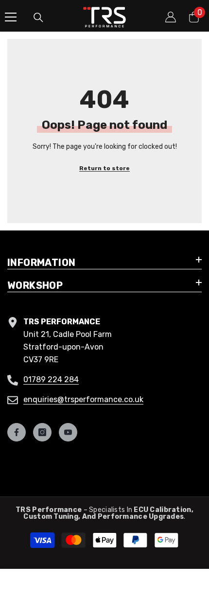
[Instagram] (42, 432)
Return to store (104, 168)
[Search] (38, 17)
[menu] (11, 17)
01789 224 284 (51, 379)
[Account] (170, 17)
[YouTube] (68, 432)
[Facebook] (16, 432)
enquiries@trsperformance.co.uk (83, 399)
